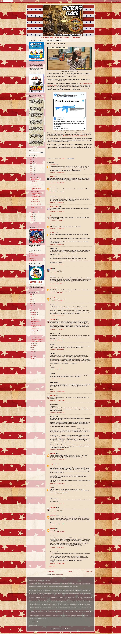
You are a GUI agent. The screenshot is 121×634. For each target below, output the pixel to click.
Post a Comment (52, 566)
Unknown (52, 528)
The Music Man (34, 199)
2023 (31, 163)
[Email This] (68, 158)
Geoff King (52, 232)
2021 (31, 166)
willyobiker (52, 453)
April (32, 218)
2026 (31, 157)
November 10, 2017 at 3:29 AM (57, 211)
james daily (52, 164)
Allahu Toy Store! (35, 191)
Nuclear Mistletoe (35, 179)
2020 (31, 168)
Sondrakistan (31, 258)
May (32, 216)
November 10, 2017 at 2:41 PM (57, 493)
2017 (31, 174)
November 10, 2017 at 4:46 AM (57, 220)
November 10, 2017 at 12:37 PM (57, 483)
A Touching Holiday (35, 184)
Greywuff (52, 186)
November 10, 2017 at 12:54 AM (57, 191)
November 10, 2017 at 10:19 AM (57, 400)
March (32, 220)
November (33, 177)
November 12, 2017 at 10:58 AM (57, 563)
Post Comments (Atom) (58, 574)
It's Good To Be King (35, 201)
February (33, 222)
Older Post (89, 571)
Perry (51, 215)
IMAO (30, 256)
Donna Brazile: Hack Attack (37, 203)
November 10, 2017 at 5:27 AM (57, 244)
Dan (51, 487)
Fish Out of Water (54, 206)
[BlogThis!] (69, 158)
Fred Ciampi (53, 319)
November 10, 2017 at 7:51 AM (57, 369)
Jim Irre (52, 224)
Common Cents (32, 253)
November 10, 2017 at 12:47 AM (57, 182)
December (33, 175)
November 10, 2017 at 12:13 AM (57, 172)
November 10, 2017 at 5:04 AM (57, 228)
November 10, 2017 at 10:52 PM (57, 531)
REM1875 (52, 176)
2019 (31, 170)
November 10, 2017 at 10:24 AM (57, 412)
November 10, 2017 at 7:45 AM (57, 349)
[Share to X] (70, 158)
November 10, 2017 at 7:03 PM (57, 524)
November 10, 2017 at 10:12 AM (57, 391)
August (33, 210)
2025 (31, 159)
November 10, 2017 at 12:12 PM (57, 459)
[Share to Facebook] (72, 158)
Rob (51, 268)
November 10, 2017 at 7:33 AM (57, 329)
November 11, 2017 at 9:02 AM (57, 547)
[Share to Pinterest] (73, 158)
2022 (31, 165)
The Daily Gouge (32, 260)
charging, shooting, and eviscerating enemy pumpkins (75, 135)
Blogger (68, 628)
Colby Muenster (54, 463)
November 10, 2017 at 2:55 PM (57, 510)
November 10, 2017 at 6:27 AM (57, 300)
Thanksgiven (34, 181)
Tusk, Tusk (33, 186)
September (33, 209)
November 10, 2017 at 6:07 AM (57, 271)
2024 (31, 161)
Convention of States (33, 255)
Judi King (52, 287)
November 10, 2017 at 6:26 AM (57, 292)
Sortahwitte (53, 515)
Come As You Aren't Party (36, 204)
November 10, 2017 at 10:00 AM (57, 378)
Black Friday (33, 183)
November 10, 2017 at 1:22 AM (57, 202)
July (32, 212)
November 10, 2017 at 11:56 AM (57, 449)
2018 (31, 172)
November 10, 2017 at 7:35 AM (57, 340)
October (33, 207)
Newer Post (50, 571)
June (32, 214)
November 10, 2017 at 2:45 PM (57, 503)
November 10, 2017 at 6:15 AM (57, 283)
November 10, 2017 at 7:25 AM (57, 315)
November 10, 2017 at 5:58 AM (57, 264)
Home (70, 571)
